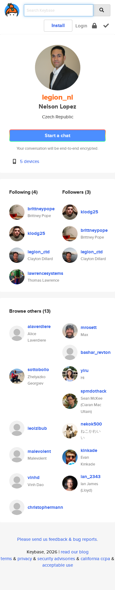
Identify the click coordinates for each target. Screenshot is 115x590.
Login (81, 25)
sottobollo (38, 369)
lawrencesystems (45, 273)
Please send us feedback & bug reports (57, 539)
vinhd (34, 477)
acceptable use (57, 565)
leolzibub (37, 428)
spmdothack (93, 391)
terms (6, 558)
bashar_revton (96, 352)
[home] (12, 8)
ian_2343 (91, 476)
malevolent (39, 451)
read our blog (75, 551)
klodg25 (36, 233)
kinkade (89, 450)
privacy (24, 558)
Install (58, 25)
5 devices (29, 161)
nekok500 (91, 424)
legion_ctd (39, 251)
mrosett (89, 327)
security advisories (56, 558)
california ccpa (95, 558)
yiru (85, 370)
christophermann (45, 507)
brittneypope (41, 208)
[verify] (106, 26)
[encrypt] (94, 26)
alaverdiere (39, 326)
